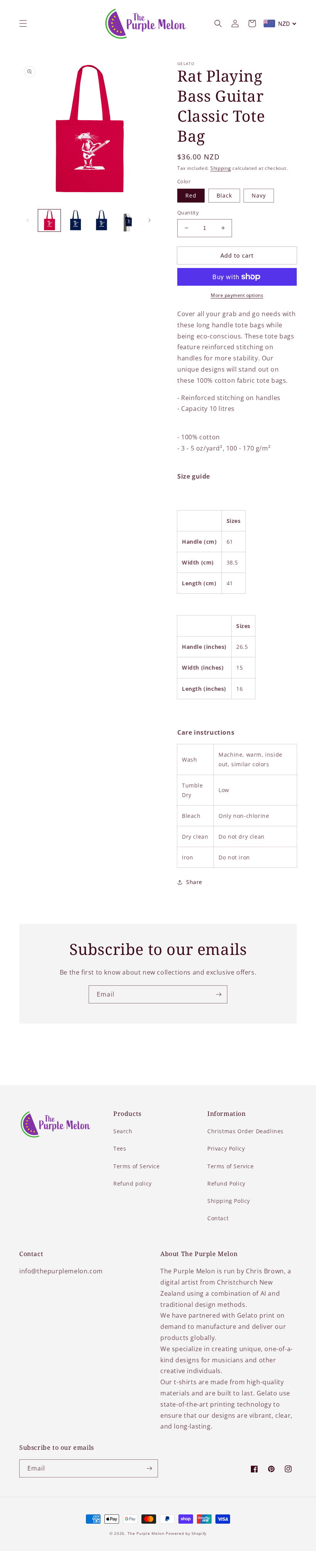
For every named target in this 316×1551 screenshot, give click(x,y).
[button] (23, 23)
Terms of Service (136, 1166)
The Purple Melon (146, 1533)
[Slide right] (149, 220)
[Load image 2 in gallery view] (75, 220)
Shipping (220, 168)
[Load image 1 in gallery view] (49, 220)
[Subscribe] (218, 994)
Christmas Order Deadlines (245, 1131)
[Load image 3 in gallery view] (101, 220)
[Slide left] (27, 220)
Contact (218, 1218)
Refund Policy (226, 1183)
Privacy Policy (226, 1148)
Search (123, 1131)
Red (191, 195)
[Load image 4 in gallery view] (127, 220)
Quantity (188, 212)
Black (224, 195)
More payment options (237, 295)
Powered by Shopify (186, 1533)
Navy (259, 195)
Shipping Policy (228, 1200)
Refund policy (132, 1183)
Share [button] (194, 882)
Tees (119, 1148)
